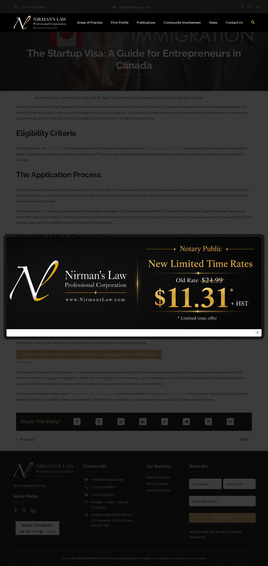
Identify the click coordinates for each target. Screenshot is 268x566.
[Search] (253, 22)
